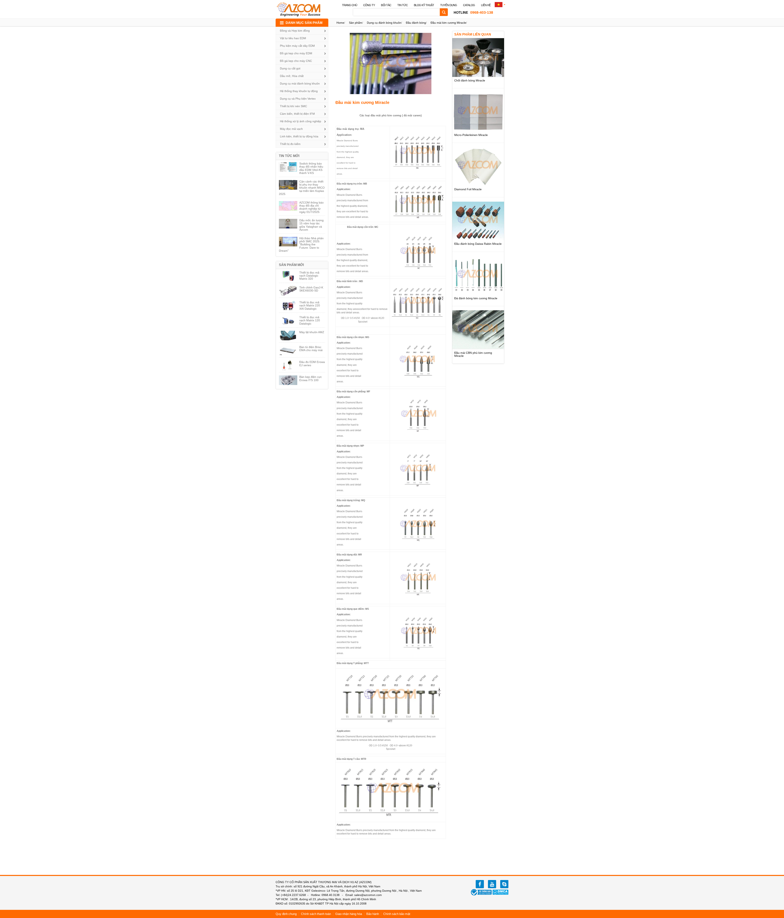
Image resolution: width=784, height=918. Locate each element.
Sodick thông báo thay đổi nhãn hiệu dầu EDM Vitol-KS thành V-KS (311, 168)
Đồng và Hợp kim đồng (295, 30)
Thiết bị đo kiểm (290, 144)
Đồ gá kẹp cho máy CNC (296, 60)
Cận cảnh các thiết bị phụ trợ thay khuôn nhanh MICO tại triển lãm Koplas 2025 (302, 188)
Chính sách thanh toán (316, 914)
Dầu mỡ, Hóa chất (292, 76)
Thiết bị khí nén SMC (293, 106)
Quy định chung (286, 914)
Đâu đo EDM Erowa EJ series (312, 363)
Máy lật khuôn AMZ (311, 332)
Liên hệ (486, 5)
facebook (480, 884)
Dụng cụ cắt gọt (290, 68)
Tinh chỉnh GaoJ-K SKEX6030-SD (311, 289)
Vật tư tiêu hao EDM (293, 38)
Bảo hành (372, 914)
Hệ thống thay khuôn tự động (299, 91)
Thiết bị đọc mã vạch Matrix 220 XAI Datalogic (309, 305)
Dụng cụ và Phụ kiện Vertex (298, 98)
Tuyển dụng (448, 5)
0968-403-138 (473, 12)
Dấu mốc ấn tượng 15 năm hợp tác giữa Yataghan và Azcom (311, 225)
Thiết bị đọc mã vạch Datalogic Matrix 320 (309, 275)
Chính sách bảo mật (396, 914)
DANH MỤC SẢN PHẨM (304, 22)
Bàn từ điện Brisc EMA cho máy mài (311, 348)
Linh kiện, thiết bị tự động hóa (299, 136)
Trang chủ (349, 5)
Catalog (469, 5)
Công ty (369, 5)
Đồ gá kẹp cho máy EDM (296, 53)
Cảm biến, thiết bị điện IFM (297, 113)
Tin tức (402, 5)
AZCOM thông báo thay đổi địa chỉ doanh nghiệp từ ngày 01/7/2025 (311, 207)
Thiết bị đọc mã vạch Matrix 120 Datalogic (309, 320)
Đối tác (386, 5)
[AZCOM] (301, 9)
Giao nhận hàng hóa (348, 914)
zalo (504, 884)
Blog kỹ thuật (424, 5)
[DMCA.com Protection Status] (500, 892)
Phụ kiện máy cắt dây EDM (297, 45)
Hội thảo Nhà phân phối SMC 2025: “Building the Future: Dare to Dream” (301, 245)
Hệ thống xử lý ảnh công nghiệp (300, 121)
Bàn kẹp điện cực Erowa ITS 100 (310, 378)
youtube (492, 884)
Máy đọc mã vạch (291, 128)
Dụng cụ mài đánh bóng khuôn (300, 83)
